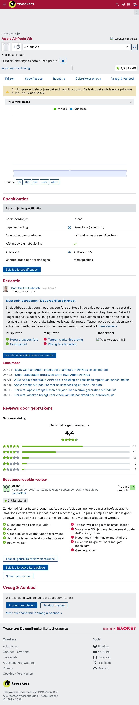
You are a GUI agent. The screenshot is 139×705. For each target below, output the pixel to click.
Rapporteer (19, 493)
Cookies (8, 673)
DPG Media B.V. (48, 692)
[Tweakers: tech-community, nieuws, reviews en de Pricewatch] (21, 4)
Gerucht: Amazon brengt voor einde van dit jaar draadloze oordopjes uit (64, 395)
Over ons (23, 652)
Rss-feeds (104, 662)
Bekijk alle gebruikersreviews (25, 567)
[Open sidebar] (136, 12)
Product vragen (54, 605)
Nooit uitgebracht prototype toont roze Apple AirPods (52, 374)
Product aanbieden (22, 605)
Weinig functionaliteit (62, 344)
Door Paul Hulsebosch (26, 288)
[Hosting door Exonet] (119, 629)
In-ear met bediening (15, 68)
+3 (16, 47)
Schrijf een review (18, 576)
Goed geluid (18, 344)
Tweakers (9, 692)
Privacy (8, 668)
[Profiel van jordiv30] (6, 488)
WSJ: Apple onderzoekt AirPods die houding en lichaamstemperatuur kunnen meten (71, 380)
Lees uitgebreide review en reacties (30, 559)
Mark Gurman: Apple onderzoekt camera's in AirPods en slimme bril (61, 369)
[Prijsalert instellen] (63, 61)
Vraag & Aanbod (122, 78)
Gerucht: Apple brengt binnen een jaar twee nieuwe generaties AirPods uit (65, 390)
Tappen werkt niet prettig (65, 339)
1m (19, 182)
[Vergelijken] (134, 47)
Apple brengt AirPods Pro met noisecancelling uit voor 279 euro (58, 385)
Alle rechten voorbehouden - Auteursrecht (30, 696)
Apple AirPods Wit (16, 39)
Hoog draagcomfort (24, 339)
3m (27, 182)
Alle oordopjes (12, 33)
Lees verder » (108, 326)
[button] (4, 4)
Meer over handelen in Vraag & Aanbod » (34, 613)
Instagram (104, 657)
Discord (103, 668)
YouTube (104, 652)
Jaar (44, 182)
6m (35, 182)
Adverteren (10, 646)
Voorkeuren (25, 673)
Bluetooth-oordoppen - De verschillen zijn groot (40, 300)
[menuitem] (117, 4)
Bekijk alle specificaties (22, 269)
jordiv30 (18, 486)
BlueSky (103, 646)
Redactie (59, 78)
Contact (8, 652)
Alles (54, 182)
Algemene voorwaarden (19, 662)
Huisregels (10, 657)
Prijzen (9, 78)
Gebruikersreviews (88, 78)
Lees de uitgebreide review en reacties (30, 355)
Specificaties (34, 78)
